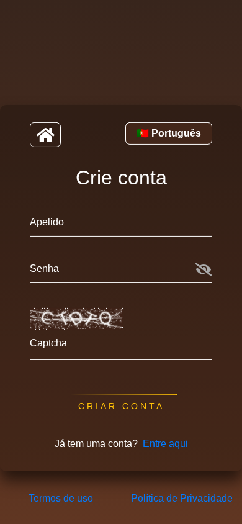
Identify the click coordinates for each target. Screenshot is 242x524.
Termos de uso (61, 498)
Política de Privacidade (182, 498)
